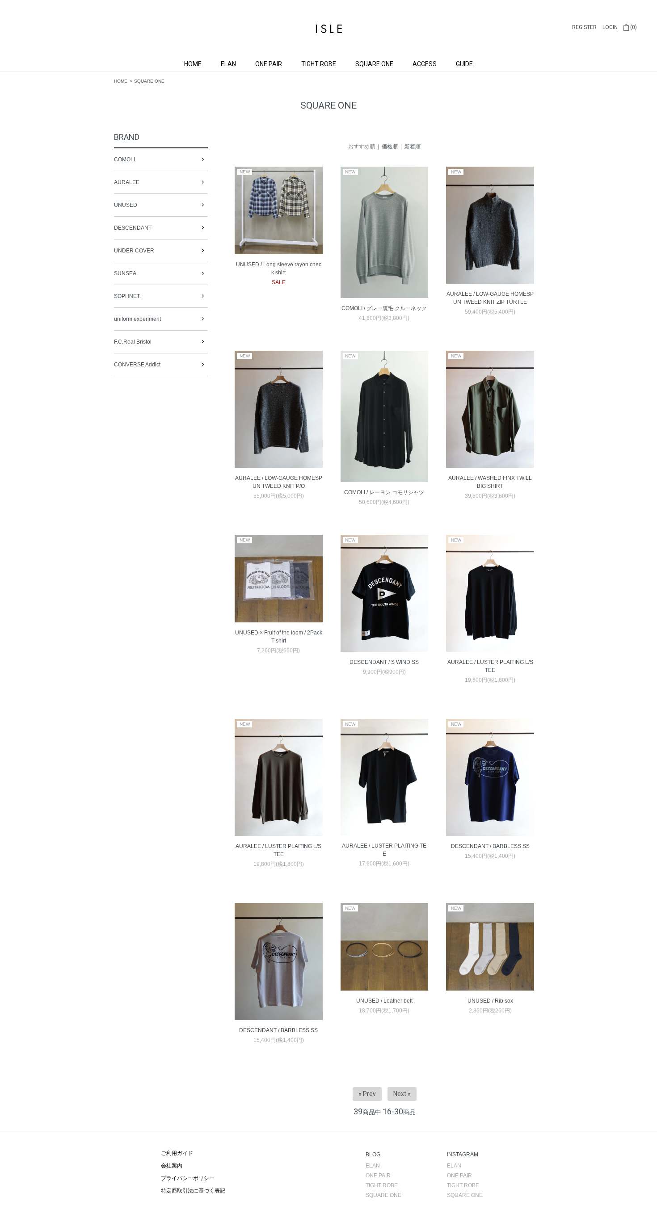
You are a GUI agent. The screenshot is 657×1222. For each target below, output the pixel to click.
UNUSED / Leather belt (384, 1001)
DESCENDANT (133, 228)
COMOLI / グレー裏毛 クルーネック (384, 308)
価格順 (390, 146)
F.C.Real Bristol (133, 342)
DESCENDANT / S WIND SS (384, 662)
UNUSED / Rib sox (490, 1001)
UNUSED (125, 205)
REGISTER (584, 27)
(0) (633, 27)
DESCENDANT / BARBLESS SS (490, 846)
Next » (402, 1093)
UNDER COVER (134, 251)
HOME (193, 63)
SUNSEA (125, 273)
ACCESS (425, 63)
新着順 (412, 146)
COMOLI (124, 159)
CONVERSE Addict (137, 364)
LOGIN (610, 27)
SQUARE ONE (374, 63)
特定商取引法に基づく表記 (193, 1191)
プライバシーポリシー (188, 1178)
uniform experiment (137, 319)
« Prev (367, 1093)
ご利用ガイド (177, 1153)
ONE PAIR (268, 63)
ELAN (228, 63)
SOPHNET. (127, 296)
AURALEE (126, 182)
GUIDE (464, 63)
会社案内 (171, 1166)
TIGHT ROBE (318, 63)
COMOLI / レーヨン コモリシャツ (384, 492)
